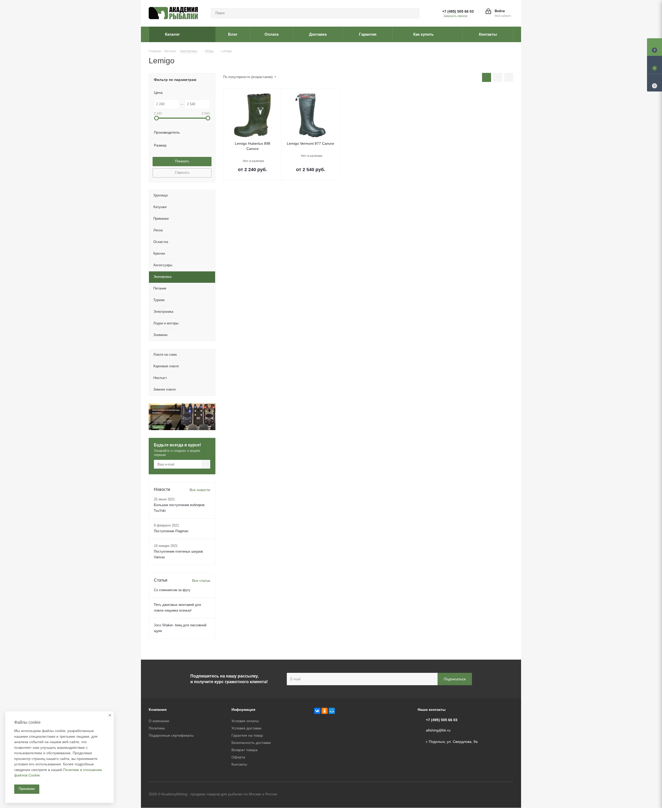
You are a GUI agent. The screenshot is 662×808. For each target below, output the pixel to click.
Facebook (496, 794)
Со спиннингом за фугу (172, 590)
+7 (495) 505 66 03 (458, 11)
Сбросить (182, 172)
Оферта (238, 757)
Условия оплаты (245, 721)
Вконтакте (483, 794)
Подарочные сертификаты (171, 735)
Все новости (200, 490)
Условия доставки (246, 728)
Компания (158, 709)
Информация (243, 709)
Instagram (509, 794)
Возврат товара (244, 750)
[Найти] (413, 13)
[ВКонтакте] (317, 711)
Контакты (239, 764)
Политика (157, 728)
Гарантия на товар (247, 735)
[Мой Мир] (332, 711)
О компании (159, 721)
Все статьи (201, 580)
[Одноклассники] (324, 711)
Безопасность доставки (251, 743)
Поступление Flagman (171, 531)
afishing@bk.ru (438, 730)
